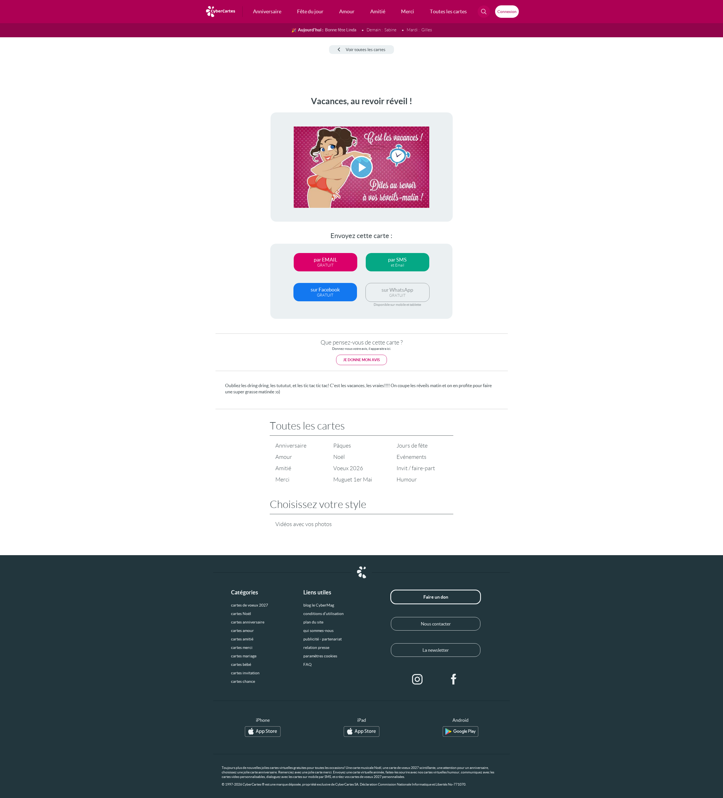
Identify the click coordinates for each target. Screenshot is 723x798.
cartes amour (242, 630)
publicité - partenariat (322, 639)
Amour (283, 457)
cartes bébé (241, 664)
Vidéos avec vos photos (303, 524)
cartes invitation (245, 673)
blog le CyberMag (318, 605)
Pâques (342, 445)
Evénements (411, 457)
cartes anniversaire (247, 622)
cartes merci (241, 647)
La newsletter (436, 650)
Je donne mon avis (361, 360)
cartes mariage (243, 656)
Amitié (283, 468)
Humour (407, 479)
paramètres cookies (320, 656)
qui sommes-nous (318, 630)
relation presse (316, 647)
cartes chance (243, 681)
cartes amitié (242, 639)
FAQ (307, 664)
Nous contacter (436, 623)
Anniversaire (290, 445)
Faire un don (435, 596)
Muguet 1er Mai (352, 479)
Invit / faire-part (416, 468)
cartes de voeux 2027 (249, 605)
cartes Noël (241, 613)
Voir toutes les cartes (366, 49)
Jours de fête (412, 445)
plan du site (313, 622)
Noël (339, 457)
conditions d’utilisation (323, 613)
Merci (282, 479)
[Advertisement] (47, 181)
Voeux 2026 (348, 468)
